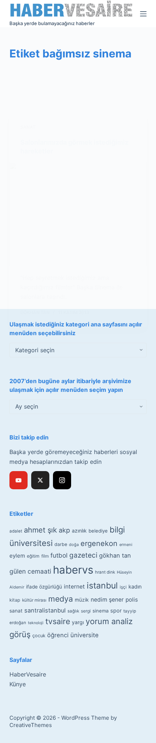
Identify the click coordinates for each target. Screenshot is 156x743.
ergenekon (99, 543)
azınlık (79, 530)
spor (116, 610)
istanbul (102, 586)
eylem (17, 555)
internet (74, 586)
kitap (14, 600)
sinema (100, 611)
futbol (58, 555)
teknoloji (36, 622)
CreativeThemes (30, 725)
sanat (15, 611)
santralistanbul (45, 610)
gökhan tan (115, 555)
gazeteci (83, 555)
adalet (15, 531)
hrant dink (105, 572)
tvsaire (57, 621)
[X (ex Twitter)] (40, 480)
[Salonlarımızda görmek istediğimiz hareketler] (78, 214)
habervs (73, 569)
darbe (60, 544)
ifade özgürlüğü (44, 587)
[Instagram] (62, 480)
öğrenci (58, 635)
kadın (134, 586)
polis (132, 599)
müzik (82, 600)
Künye (17, 684)
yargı (78, 622)
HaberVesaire (27, 674)
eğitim (33, 556)
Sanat (28, 127)
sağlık (73, 611)
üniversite (84, 635)
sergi (86, 611)
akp (64, 530)
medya (60, 598)
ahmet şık (40, 530)
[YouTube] (18, 480)
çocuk (38, 635)
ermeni (125, 544)
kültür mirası (34, 600)
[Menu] (143, 14)
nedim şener (107, 599)
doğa (74, 544)
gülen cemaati (30, 571)
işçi (123, 587)
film (45, 556)
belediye (98, 531)
